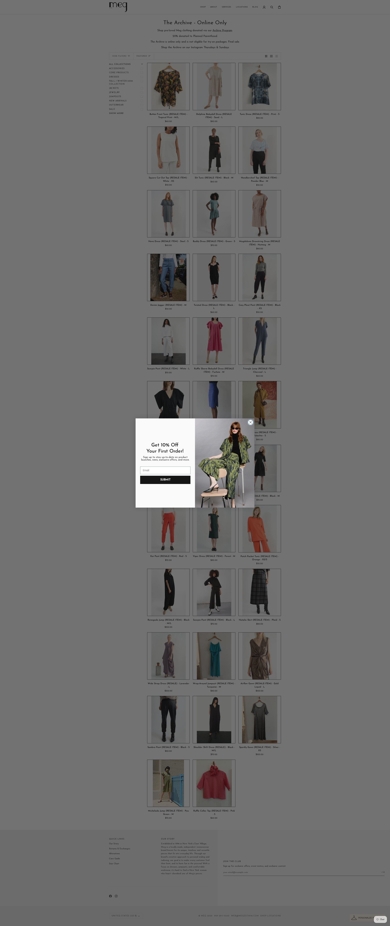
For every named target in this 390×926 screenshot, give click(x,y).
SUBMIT (165, 479)
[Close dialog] (250, 422)
